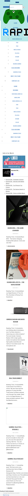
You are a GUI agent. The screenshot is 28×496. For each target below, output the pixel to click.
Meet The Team (15, 76)
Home (15, 23)
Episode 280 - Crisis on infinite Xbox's (15, 193)
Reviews (15, 27)
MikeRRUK (10, 300)
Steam (17, 56)
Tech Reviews (15, 67)
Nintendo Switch (17, 31)
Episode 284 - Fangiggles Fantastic (15, 179)
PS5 (17, 42)
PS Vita (17, 53)
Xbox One (17, 35)
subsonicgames (11, 246)
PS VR (17, 60)
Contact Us (15, 80)
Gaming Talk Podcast (15, 459)
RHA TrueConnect (15, 378)
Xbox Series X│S (17, 38)
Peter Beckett (10, 349)
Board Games (17, 63)
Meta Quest (17, 49)
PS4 (17, 46)
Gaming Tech (17, 72)
